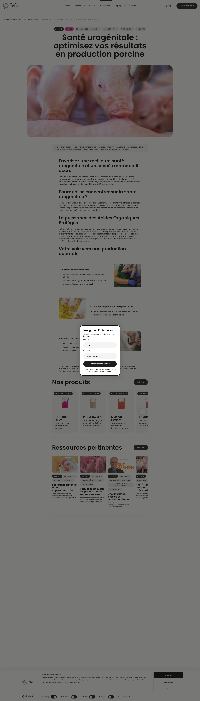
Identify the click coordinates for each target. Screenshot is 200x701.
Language (87, 340)
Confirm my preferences (100, 364)
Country (86, 351)
